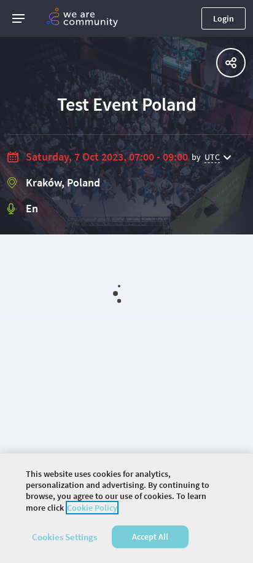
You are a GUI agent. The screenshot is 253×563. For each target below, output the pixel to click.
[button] (18, 18)
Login (223, 18)
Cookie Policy (92, 507)
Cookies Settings (64, 537)
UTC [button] (212, 156)
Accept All (150, 536)
